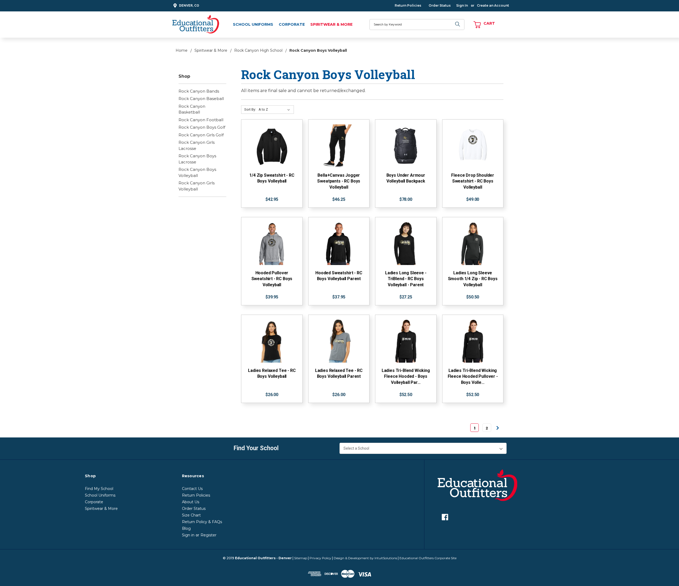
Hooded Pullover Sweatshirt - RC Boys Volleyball (272, 278)
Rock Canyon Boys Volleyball (197, 172)
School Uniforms (253, 24)
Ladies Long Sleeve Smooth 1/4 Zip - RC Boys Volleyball (473, 278)
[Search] (457, 24)
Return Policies (408, 5)
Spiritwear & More (331, 24)
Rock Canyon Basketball (192, 109)
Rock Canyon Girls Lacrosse (197, 145)
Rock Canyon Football (201, 119)
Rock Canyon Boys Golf (202, 127)
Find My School (99, 488)
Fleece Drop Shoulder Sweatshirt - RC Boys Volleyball (472, 181)
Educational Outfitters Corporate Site (427, 558)
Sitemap (300, 558)
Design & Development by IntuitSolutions (365, 558)
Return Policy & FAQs (202, 521)
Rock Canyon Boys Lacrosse (197, 158)
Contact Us (192, 488)
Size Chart (191, 515)
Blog (186, 528)
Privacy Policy (320, 558)
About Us (190, 502)
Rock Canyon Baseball (201, 98)
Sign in (188, 535)
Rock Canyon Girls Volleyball (197, 186)
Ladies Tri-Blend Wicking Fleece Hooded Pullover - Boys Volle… (473, 376)
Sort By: (250, 109)
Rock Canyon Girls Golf (201, 134)
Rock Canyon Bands (199, 91)
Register (208, 535)
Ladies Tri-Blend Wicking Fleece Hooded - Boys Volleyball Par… (406, 376)
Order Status (440, 5)
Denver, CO (189, 5)
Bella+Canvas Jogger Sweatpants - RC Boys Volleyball (338, 181)
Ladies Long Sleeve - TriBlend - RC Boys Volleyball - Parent (405, 278)
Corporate (292, 24)
